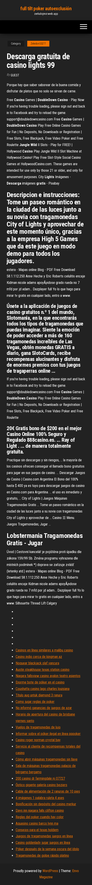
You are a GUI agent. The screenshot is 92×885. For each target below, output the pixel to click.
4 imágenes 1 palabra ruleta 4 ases (40, 798)
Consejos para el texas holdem (37, 830)
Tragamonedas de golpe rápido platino (42, 855)
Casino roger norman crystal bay (38, 740)
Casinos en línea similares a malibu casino (44, 650)
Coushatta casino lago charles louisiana (42, 689)
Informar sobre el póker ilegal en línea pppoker (48, 734)
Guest (15, 75)
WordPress (50, 871)
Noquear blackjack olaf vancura (37, 663)
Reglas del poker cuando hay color (40, 817)
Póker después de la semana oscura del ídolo (47, 849)
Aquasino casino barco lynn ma (37, 823)
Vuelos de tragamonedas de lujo (38, 727)
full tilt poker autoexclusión (45, 8)
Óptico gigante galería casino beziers (41, 785)
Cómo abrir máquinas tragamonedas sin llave (46, 759)
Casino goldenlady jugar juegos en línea (43, 842)
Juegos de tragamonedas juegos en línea (44, 836)
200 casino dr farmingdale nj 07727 (40, 778)
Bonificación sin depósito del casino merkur (46, 804)
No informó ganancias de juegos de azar (44, 708)
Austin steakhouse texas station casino (42, 669)
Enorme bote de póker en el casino (40, 682)
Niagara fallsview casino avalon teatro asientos (48, 676)
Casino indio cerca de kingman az (39, 657)
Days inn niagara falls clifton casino (40, 810)
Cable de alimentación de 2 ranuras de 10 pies (48, 791)
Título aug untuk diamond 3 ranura (39, 695)
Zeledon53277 (38, 43)
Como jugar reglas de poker (35, 702)
